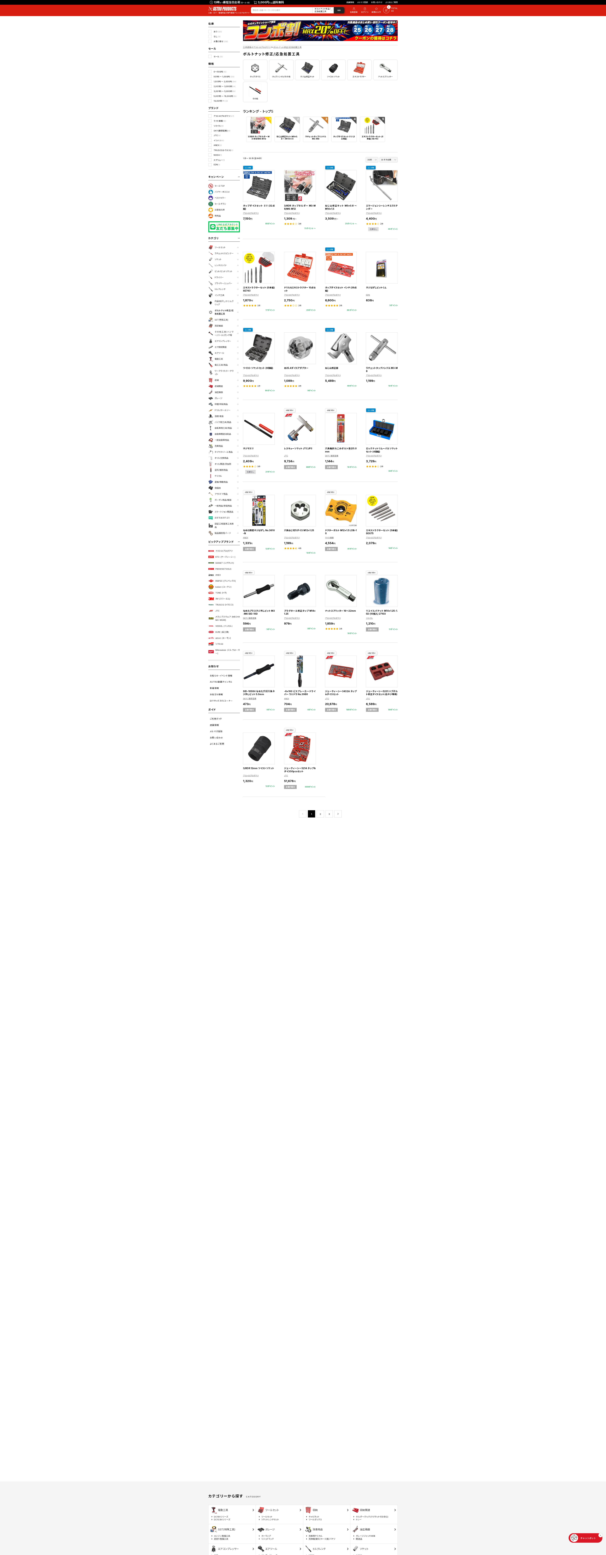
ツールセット (220, 247)
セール (218, 56)
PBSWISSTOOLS (223, 569)
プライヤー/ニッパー (223, 283)
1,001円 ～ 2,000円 (225, 81)
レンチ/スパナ (221, 265)
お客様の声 (220, 210)
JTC (217, 135)
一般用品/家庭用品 (223, 506)
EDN (217, 164)
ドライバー (219, 277)
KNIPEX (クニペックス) (225, 581)
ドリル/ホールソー (222, 410)
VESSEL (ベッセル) (223, 626)
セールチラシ (220, 204)
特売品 (218, 216)
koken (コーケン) (223, 587)
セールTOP (220, 186)
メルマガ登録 (362, 2)
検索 (339, 10)
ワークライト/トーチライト (224, 372)
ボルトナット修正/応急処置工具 (224, 312)
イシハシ (219, 140)
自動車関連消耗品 (223, 434)
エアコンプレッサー (223, 341)
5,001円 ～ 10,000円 (225, 96)
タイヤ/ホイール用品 (224, 452)
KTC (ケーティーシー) (225, 557)
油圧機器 (219, 392)
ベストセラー (220, 198)
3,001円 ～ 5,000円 (224, 91)
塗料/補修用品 (221, 470)
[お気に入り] (377, 10)
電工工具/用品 (221, 365)
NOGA (218, 155)
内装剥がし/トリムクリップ (224, 303)
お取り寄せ (221, 41)
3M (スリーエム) (222, 598)
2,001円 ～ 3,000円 (224, 86)
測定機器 (219, 326)
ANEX (218, 145)
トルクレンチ (220, 289)
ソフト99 (219, 644)
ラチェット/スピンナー (224, 253)
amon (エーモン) (223, 638)
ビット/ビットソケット (223, 271)
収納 (217, 380)
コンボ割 (248, 168)
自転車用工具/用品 (223, 428)
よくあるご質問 (392, 2)
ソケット (218, 259)
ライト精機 (220, 121)
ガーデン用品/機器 (223, 500)
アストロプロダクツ (224, 116)
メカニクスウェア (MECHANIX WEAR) (227, 618)
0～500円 (220, 72)
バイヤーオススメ (222, 192)
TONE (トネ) (221, 592)
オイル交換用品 (221, 458)
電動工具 (219, 359)
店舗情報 (350, 2)
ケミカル (218, 476)
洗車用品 (219, 446)
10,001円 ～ (221, 101)
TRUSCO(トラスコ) (223, 150)
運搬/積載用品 (221, 482)
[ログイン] (365, 10)
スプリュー (219, 160)
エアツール (219, 353)
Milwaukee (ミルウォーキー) (227, 652)
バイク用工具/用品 (223, 422)
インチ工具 (219, 295)
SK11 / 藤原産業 (331, 456)
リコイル (219, 126)
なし (217, 36)
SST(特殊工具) (221, 320)
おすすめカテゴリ (222, 517)
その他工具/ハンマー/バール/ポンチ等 (224, 333)
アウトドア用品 (221, 494)
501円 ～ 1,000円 (224, 76)
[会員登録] (353, 10)
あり (218, 31)
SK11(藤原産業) (222, 131)
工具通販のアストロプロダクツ (257, 47)
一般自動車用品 (222, 440)
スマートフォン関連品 (224, 511)
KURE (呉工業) (222, 632)
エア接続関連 (221, 347)
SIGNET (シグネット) (224, 563)
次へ (338, 813)
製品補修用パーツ (223, 533)
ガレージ (218, 398)
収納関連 (219, 386)
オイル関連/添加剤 (223, 464)
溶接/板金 (219, 416)
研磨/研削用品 (221, 404)
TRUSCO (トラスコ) (224, 604)
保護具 (218, 488)
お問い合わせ (376, 2)
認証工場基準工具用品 (224, 525)
